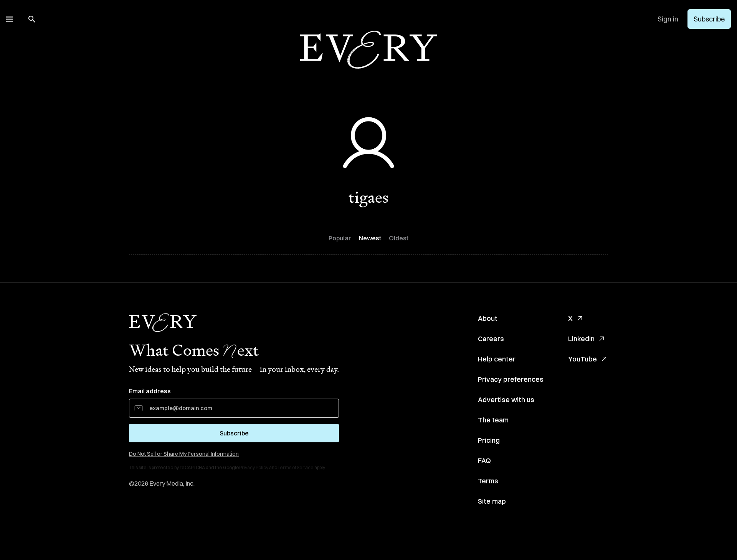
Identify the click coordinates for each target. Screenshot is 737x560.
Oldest (398, 238)
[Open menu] (9, 19)
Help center (497, 359)
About (487, 318)
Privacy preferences (511, 379)
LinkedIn (581, 338)
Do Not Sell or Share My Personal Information (184, 453)
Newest (370, 238)
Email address (150, 391)
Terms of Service (296, 467)
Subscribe (709, 19)
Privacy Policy (253, 467)
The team (493, 419)
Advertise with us (506, 399)
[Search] (31, 19)
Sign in (668, 19)
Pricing (489, 440)
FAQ (484, 460)
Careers (491, 338)
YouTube (582, 359)
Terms (488, 480)
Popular (340, 238)
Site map (492, 501)
